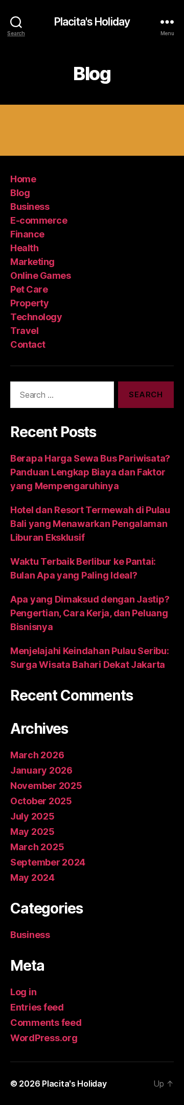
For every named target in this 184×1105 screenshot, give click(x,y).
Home (23, 179)
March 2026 (37, 755)
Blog (20, 192)
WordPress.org (44, 1037)
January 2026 (41, 770)
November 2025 (46, 785)
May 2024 (32, 877)
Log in (23, 992)
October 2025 (41, 801)
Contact (27, 344)
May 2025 (32, 831)
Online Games (40, 275)
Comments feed (46, 1022)
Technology (36, 316)
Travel (24, 330)
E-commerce (38, 220)
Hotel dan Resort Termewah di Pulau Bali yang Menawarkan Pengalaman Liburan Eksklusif (90, 524)
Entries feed (37, 1007)
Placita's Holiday (92, 21)
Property (29, 303)
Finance (27, 234)
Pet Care (29, 289)
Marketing (32, 261)
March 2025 (37, 847)
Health (24, 248)
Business (29, 206)
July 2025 (32, 816)
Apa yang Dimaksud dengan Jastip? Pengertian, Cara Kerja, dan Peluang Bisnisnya (89, 613)
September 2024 (47, 862)
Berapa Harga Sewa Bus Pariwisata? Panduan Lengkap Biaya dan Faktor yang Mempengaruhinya (90, 472)
